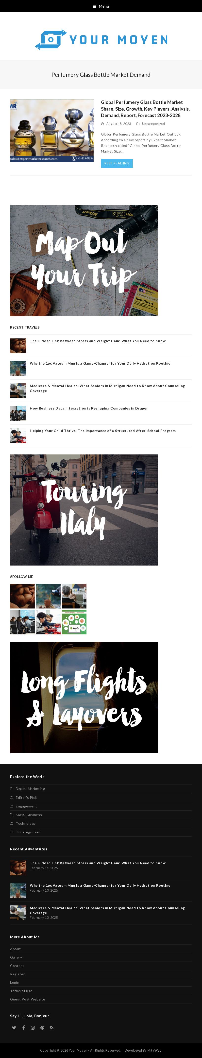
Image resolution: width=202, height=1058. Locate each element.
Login (14, 982)
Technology (26, 823)
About (15, 949)
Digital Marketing (30, 788)
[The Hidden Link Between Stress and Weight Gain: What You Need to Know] (22, 596)
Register (17, 974)
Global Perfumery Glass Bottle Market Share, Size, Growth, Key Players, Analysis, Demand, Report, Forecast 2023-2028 (145, 108)
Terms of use (21, 991)
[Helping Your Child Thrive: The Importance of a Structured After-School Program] (48, 622)
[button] (101, 6)
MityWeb (155, 1050)
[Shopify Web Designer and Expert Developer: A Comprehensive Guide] (74, 622)
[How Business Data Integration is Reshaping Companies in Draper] (22, 622)
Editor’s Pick (26, 797)
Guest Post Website (27, 999)
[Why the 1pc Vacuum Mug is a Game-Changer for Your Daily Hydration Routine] (48, 596)
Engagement (26, 806)
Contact (17, 965)
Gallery (16, 957)
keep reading (116, 163)
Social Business (29, 815)
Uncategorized (153, 124)
